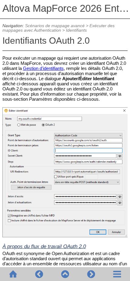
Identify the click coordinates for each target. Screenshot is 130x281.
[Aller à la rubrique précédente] (39, 274)
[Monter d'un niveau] (65, 274)
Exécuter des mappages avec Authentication (58, 28)
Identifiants (76, 30)
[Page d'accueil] (13, 274)
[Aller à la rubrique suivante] (91, 274)
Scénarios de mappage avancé (55, 26)
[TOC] (117, 274)
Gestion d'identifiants (43, 68)
